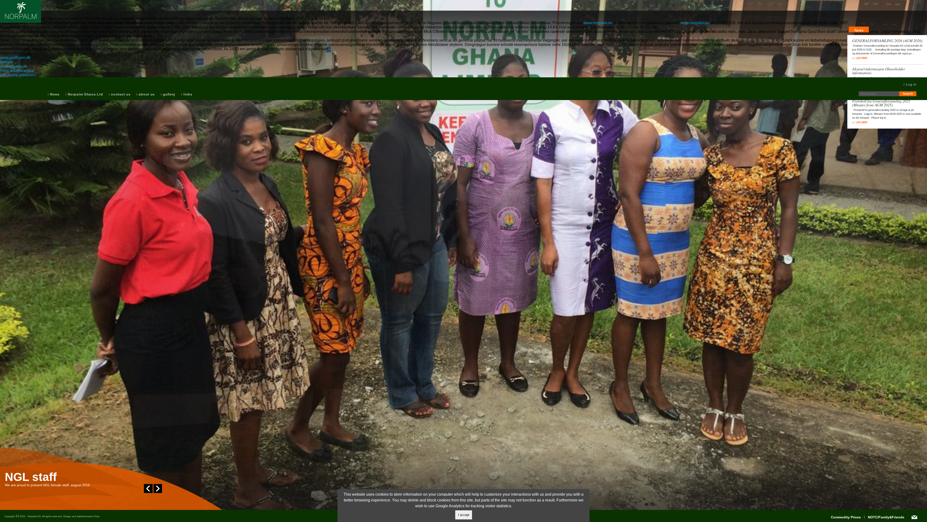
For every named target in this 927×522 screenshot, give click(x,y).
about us (146, 94)
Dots (96, 516)
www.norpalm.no (597, 23)
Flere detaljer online (17, 71)
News (54, 94)
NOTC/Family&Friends (886, 517)
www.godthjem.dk (15, 58)
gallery (168, 94)
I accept (463, 515)
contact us (120, 94)
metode (6, 62)
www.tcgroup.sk (13, 66)
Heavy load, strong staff (70, 477)
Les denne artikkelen (18, 75)
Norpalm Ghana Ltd (85, 94)
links (187, 94)
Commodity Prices (846, 517)
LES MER (861, 58)
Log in (910, 84)
